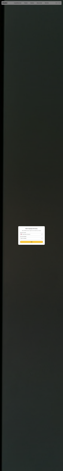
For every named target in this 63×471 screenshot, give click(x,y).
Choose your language (23, 236)
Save (31, 241)
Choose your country (23, 232)
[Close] (44, 227)
